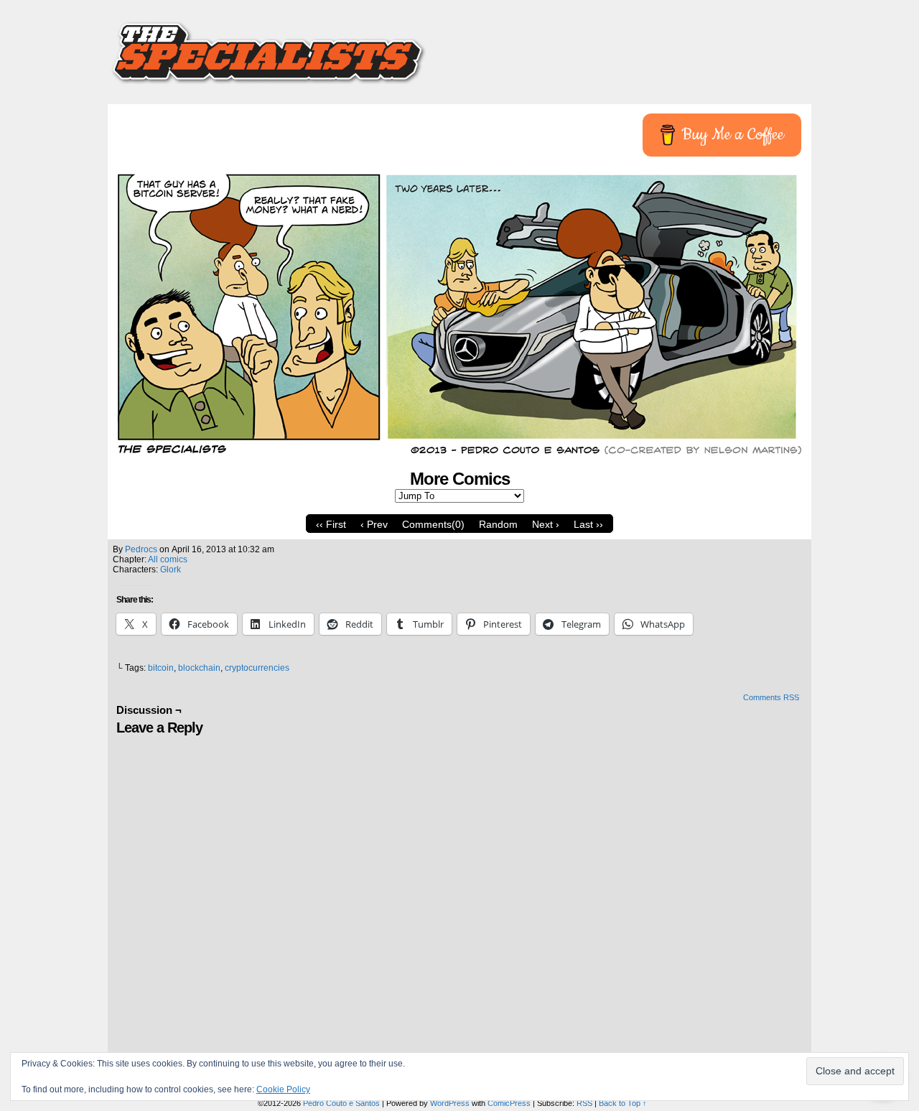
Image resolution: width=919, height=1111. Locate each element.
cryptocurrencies (257, 668)
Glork (170, 569)
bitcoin (161, 668)
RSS (584, 1103)
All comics (167, 559)
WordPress (450, 1103)
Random (498, 524)
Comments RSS (771, 697)
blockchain (199, 668)
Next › (545, 524)
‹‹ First (331, 524)
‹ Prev (374, 524)
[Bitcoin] (459, 454)
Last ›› (588, 524)
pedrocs (141, 549)
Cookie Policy (283, 1089)
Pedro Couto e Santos (341, 1103)
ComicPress (509, 1103)
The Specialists (459, 46)
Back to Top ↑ (623, 1103)
